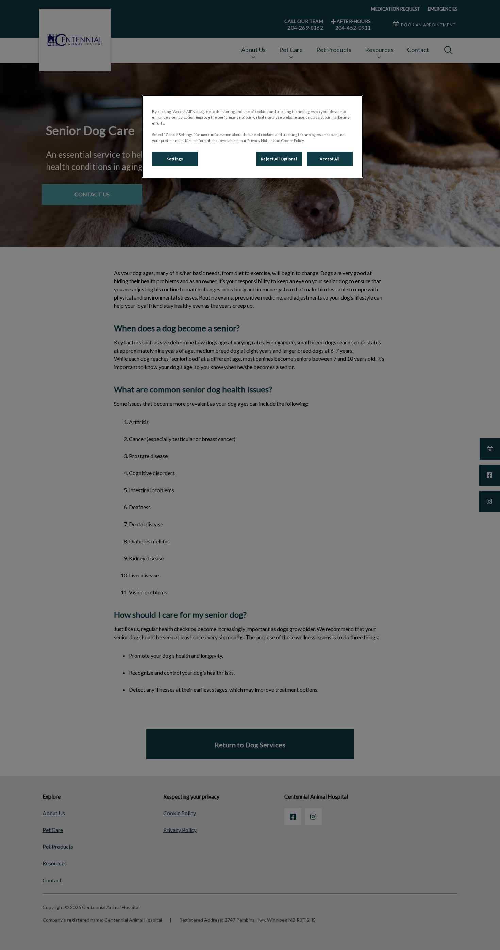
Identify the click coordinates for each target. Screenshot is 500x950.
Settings (175, 159)
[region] (252, 136)
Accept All (330, 159)
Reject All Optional (279, 159)
